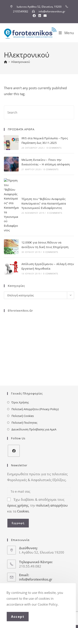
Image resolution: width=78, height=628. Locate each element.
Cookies (23, 511)
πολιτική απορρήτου (52, 505)
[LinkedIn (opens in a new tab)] (39, 16)
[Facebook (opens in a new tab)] (34, 16)
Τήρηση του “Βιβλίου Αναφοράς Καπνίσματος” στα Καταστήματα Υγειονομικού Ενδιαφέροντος (43, 203)
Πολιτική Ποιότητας (24, 423)
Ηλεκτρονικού (20, 62)
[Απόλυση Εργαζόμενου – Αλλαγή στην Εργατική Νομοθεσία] (11, 268)
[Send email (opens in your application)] (44, 16)
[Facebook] (14, 451)
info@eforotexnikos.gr (35, 579)
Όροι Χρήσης (20, 402)
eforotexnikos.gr (20, 310)
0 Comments (54, 147)
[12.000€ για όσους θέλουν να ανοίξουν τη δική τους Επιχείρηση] (11, 246)
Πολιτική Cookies (22, 416)
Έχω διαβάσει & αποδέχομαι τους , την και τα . (37, 505)
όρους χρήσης (17, 505)
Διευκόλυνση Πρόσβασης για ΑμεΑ (33, 429)
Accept (17, 616)
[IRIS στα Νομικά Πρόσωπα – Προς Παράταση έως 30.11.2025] (11, 142)
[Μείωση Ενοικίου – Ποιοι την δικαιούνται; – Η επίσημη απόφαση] (11, 164)
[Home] (5, 62)
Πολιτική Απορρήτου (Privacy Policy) (35, 409)
